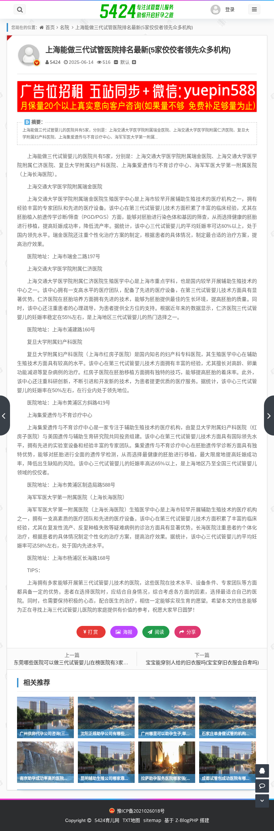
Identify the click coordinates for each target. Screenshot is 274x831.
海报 (127, 632)
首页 (50, 27)
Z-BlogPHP (186, 820)
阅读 (158, 632)
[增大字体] (134, 62)
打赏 (93, 632)
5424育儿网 (107, 820)
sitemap (152, 820)
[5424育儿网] (137, 11)
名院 (64, 27)
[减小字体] (116, 62)
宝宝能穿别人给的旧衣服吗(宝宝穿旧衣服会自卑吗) (202, 662)
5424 (55, 62)
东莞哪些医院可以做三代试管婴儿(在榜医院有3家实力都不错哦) (84, 662)
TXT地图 (131, 820)
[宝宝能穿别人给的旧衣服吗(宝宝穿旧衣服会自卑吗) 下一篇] (269, 415)
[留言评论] (262, 786)
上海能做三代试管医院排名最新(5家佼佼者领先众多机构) (134, 27)
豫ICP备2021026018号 (140, 811)
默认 (125, 62)
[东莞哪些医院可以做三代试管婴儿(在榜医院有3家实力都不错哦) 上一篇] (5, 415)
